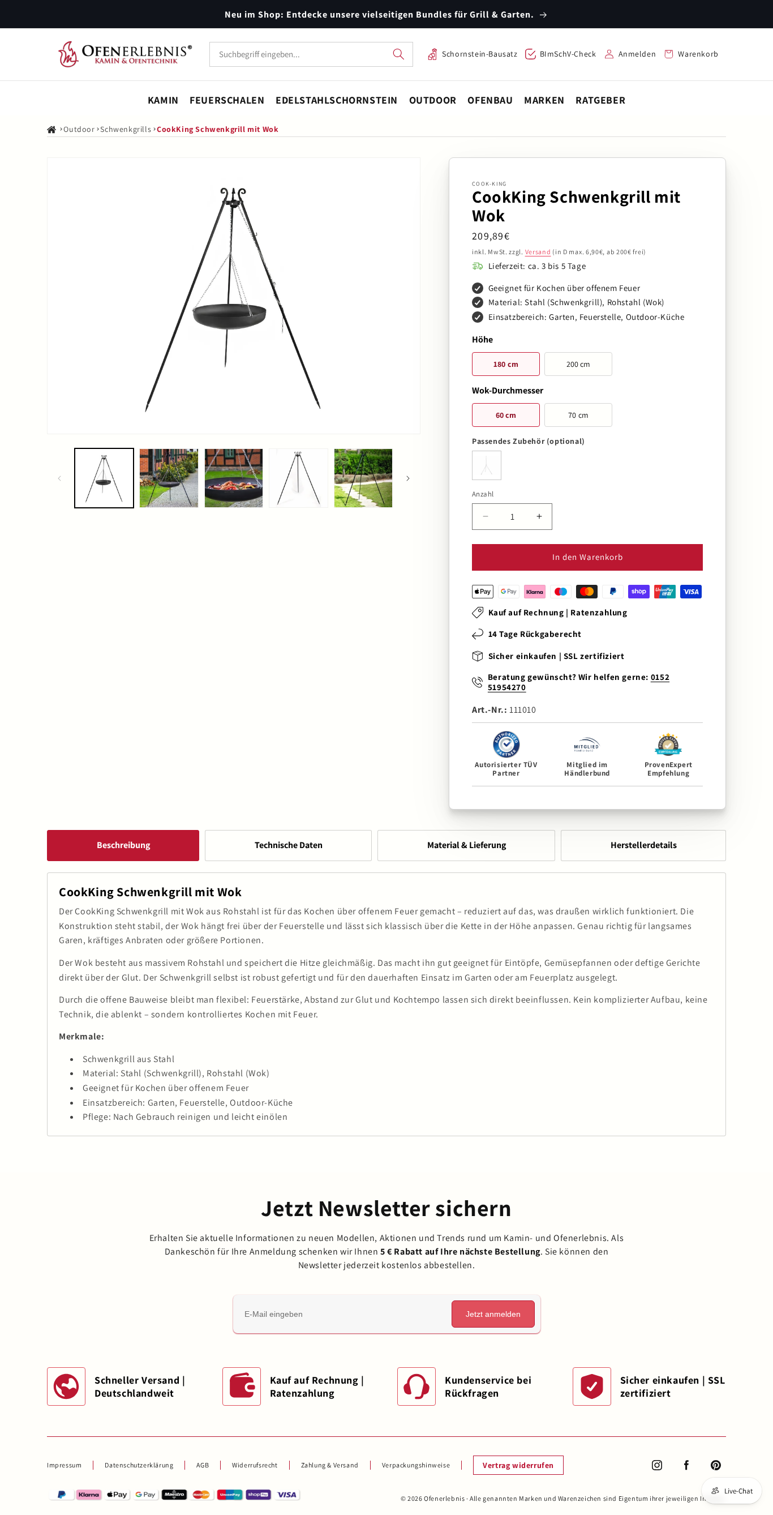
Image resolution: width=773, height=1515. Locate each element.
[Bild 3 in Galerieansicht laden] (233, 477)
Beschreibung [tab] (123, 845)
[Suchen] (398, 54)
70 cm (578, 415)
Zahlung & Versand (330, 1465)
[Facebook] (686, 1465)
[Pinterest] (716, 1465)
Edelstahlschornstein (337, 99)
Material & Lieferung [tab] (466, 845)
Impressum (64, 1465)
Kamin (163, 99)
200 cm (578, 364)
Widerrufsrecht (254, 1465)
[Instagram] (657, 1465)
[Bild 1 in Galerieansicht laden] (104, 477)
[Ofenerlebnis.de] (125, 54)
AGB (202, 1465)
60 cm (506, 415)
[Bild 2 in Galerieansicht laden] (168, 477)
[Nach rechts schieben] (408, 478)
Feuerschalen (227, 99)
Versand (538, 251)
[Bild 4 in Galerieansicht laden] (298, 477)
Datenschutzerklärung (139, 1465)
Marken (544, 99)
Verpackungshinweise (416, 1465)
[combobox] (311, 54)
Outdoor (433, 99)
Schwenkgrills (125, 129)
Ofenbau (490, 99)
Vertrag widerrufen (518, 1465)
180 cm (505, 364)
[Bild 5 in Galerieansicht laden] (363, 477)
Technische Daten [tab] (289, 845)
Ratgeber (600, 99)
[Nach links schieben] (59, 478)
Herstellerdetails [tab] (644, 845)
